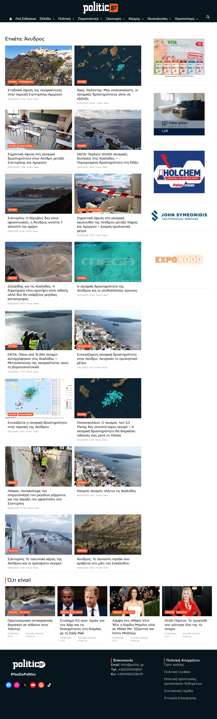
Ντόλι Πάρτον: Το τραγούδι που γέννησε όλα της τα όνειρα (186, 625)
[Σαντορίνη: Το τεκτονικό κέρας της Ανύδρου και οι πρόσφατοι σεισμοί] (38, 534)
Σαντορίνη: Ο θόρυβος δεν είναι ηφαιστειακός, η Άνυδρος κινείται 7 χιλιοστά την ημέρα (35, 222)
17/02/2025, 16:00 (85, 167)
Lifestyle (13, 612)
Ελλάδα (45, 18)
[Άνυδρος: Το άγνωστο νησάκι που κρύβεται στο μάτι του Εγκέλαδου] (107, 534)
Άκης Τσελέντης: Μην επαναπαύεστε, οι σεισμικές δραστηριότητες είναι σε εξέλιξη (107, 94)
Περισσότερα (184, 18)
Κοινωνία (13, 551)
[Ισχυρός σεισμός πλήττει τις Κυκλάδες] (107, 466)
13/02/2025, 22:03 (86, 295)
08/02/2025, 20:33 (17, 508)
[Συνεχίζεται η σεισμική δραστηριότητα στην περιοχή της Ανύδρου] (38, 398)
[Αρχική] (10, 18)
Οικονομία (113, 18)
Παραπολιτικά (88, 18)
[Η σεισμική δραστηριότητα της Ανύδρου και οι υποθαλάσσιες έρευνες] (107, 262)
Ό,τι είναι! (24, 612)
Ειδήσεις (82, 551)
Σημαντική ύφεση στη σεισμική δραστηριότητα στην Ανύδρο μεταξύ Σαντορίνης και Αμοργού (36, 158)
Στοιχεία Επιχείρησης (180, 698)
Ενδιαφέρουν (26, 82)
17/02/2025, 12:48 (16, 231)
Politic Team (33, 99)
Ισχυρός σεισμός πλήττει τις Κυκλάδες (106, 491)
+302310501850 (130, 669)
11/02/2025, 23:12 (85, 367)
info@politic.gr (132, 665)
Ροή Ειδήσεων (26, 18)
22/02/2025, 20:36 (86, 103)
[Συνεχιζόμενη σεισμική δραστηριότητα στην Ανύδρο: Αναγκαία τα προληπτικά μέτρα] (107, 330)
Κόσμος (134, 18)
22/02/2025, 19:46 (16, 167)
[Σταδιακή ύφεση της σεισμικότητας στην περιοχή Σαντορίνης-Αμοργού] (38, 66)
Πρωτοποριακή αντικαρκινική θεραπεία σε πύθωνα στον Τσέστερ (30, 625)
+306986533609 (130, 674)
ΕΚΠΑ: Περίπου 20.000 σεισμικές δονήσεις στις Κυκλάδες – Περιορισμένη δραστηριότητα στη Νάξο (107, 158)
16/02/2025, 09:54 (16, 304)
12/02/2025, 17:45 (16, 372)
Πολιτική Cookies (177, 672)
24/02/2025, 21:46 (16, 99)
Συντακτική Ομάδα (178, 691)
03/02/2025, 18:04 (86, 568)
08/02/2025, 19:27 (86, 495)
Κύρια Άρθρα (25, 146)
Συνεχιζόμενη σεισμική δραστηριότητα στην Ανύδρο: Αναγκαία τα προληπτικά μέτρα (107, 359)
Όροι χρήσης (174, 664)
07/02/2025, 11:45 (16, 568)
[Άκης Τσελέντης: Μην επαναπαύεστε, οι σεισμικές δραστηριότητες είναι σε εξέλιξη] (107, 66)
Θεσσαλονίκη (157, 18)
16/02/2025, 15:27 (85, 235)
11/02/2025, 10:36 (85, 440)
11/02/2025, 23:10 (16, 432)
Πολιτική (64, 18)
